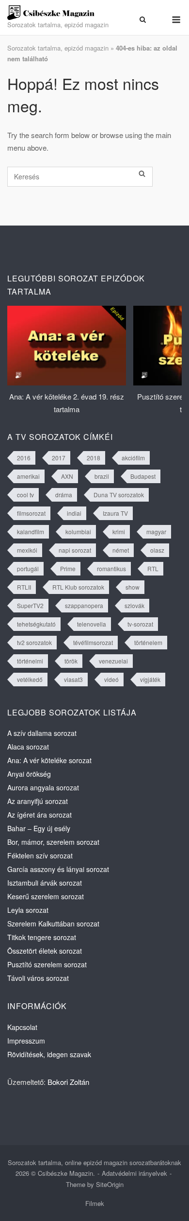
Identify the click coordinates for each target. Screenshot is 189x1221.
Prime (68, 568)
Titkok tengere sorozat (41, 937)
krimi (118, 531)
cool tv (25, 494)
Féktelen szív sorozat (40, 855)
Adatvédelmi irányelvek (134, 1173)
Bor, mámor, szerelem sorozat (53, 842)
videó (111, 679)
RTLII (24, 587)
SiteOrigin (110, 1184)
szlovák (134, 605)
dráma (63, 494)
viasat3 (73, 679)
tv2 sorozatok (34, 642)
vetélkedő (30, 679)
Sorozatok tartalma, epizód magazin (58, 47)
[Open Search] (142, 19)
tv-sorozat (140, 624)
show (133, 587)
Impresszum (26, 1041)
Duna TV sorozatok (119, 494)
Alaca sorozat (28, 746)
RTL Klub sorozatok (78, 587)
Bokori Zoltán (68, 1082)
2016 (24, 458)
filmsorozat (31, 513)
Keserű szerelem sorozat (45, 896)
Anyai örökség (29, 774)
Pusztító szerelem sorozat (47, 964)
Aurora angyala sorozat (43, 787)
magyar (156, 531)
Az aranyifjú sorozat (37, 801)
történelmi (30, 661)
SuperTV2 (30, 605)
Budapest (143, 476)
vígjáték (150, 679)
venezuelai (113, 661)
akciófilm (133, 458)
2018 (93, 458)
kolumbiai (78, 531)
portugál (28, 568)
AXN (67, 476)
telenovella (91, 624)
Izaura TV (115, 513)
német (120, 550)
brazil (101, 476)
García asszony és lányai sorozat (58, 869)
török (71, 661)
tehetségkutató (36, 624)
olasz (157, 550)
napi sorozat (75, 550)
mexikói (27, 550)
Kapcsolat (22, 1027)
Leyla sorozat (27, 910)
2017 (58, 458)
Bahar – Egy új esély (38, 828)
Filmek (94, 1203)
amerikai (28, 476)
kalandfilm (30, 531)
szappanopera (84, 605)
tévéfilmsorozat (93, 642)
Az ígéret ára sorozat (39, 815)
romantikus (111, 568)
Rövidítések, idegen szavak (49, 1054)
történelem (148, 642)
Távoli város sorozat (38, 978)
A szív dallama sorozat (42, 733)
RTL (152, 568)
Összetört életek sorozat (44, 951)
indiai (74, 513)
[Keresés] (142, 174)
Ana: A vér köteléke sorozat (49, 760)
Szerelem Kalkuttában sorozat (53, 923)
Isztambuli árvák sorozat (44, 883)
